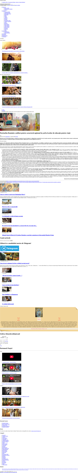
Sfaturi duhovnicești (7, 13)
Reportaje (5, 23)
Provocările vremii (7, 20)
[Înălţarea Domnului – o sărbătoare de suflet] (11, 371)
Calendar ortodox (7, 11)
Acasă (3, 109)
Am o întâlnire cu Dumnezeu (10, 294)
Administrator (7, 136)
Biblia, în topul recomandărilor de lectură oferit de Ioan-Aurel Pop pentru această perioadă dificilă (22, 181)
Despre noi (4, 7)
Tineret (5, 22)
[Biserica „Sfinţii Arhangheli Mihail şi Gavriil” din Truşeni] (11, 382)
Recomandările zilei (3, 251)
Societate (5, 19)
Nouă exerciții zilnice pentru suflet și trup (9, 85)
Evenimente (4, 36)
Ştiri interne (4, 33)
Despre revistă (6, 8)
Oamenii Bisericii (5, 449)
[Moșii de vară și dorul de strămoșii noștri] (11, 94)
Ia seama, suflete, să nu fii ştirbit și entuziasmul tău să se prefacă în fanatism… (15, 72)
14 (5, 341)
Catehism (5, 17)
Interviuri (5, 18)
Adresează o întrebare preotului (5, 4)
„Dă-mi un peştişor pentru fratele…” (12, 275)
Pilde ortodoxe (6, 24)
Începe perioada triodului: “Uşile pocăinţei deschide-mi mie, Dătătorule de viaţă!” (15, 396)
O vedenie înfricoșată (8, 304)
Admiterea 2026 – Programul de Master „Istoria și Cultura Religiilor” (13, 2)
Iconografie (4, 445)
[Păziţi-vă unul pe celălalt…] (11, 60)
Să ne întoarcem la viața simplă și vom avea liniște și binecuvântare (13, 51)
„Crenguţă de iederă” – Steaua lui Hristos (9, 362)
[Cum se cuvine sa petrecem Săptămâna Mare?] (9, 191)
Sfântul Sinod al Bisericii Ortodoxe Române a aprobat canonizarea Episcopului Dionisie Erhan (28, 235)
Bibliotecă (4, 10)
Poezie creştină (6, 27)
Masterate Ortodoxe (5, 426)
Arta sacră (4, 435)
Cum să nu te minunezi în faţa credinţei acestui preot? (14, 263)
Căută (11, 240)
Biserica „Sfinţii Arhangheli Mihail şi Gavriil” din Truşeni (11, 383)
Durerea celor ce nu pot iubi (9, 206)
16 (7, 341)
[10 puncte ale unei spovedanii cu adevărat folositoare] (11, 416)
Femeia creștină (4, 443)
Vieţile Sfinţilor (4, 464)
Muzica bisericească (5, 448)
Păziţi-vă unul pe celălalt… (6, 61)
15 (6, 341)
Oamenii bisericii (7, 32)
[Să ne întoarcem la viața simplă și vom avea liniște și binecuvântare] (11, 49)
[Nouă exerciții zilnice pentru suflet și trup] (11, 83)
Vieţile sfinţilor (6, 31)
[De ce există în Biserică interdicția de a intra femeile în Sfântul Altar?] (11, 405)
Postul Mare (6, 14)
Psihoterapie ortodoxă (5, 455)
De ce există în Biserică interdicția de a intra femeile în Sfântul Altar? (13, 407)
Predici (5, 15)
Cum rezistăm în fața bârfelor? (10, 285)
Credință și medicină (7, 21)
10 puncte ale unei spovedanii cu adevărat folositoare (11, 418)
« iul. (1, 345)
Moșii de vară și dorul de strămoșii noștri (9, 96)
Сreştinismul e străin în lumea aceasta (12, 216)
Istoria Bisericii (4, 447)
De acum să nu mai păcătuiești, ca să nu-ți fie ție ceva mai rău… (19, 225)
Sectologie (6, 29)
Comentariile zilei (7, 12)
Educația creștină (5, 441)
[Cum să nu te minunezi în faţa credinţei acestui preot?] (9, 260)
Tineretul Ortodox (5, 423)
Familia (5, 16)
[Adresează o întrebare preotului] (11, 4)
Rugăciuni (6, 28)
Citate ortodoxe (6, 26)
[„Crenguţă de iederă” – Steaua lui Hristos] (11, 360)
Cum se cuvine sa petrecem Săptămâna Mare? (12, 194)
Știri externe (4, 34)
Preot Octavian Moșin (5, 424)
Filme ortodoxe (6, 25)
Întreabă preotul (4, 35)
